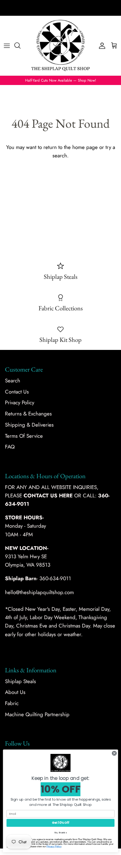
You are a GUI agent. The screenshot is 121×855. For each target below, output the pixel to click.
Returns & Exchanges (28, 413)
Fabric (12, 703)
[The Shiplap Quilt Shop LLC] (60, 45)
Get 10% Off (60, 823)
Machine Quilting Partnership (37, 714)
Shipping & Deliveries (29, 424)
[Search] (20, 45)
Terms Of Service (24, 436)
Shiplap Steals (20, 681)
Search (12, 380)
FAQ (10, 446)
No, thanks (61, 832)
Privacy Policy (19, 402)
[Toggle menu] (7, 45)
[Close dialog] (114, 753)
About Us (15, 692)
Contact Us (17, 391)
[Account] (100, 45)
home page (85, 147)
